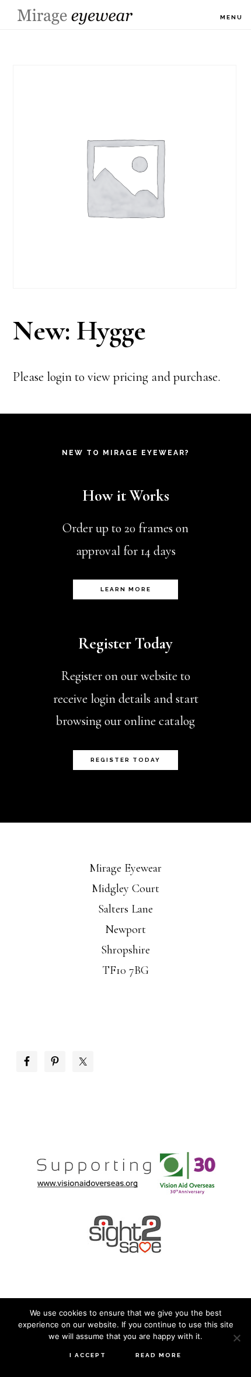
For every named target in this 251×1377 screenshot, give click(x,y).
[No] (236, 1338)
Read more (158, 1355)
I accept (87, 1355)
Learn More (125, 589)
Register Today (125, 760)
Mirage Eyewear (75, 17)
